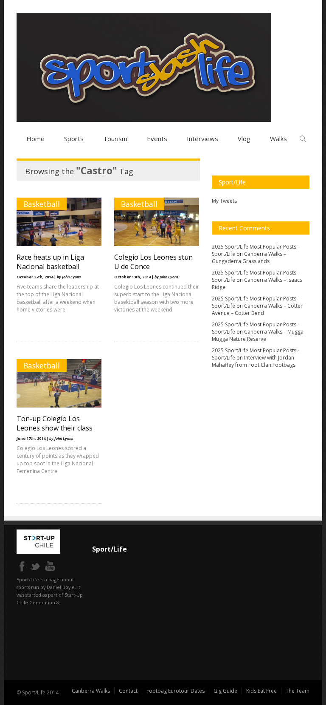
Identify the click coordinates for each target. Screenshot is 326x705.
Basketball (41, 204)
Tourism (115, 138)
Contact (128, 690)
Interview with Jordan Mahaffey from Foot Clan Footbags (253, 361)
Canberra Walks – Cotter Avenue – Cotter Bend (257, 309)
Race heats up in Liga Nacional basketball (50, 261)
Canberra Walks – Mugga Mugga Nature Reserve (258, 335)
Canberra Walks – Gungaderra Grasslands (249, 257)
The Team (297, 690)
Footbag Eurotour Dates (175, 690)
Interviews (202, 138)
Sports (74, 138)
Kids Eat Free (261, 690)
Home (35, 138)
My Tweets (224, 200)
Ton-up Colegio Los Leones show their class (55, 423)
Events (157, 138)
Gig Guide (225, 690)
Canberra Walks (91, 690)
